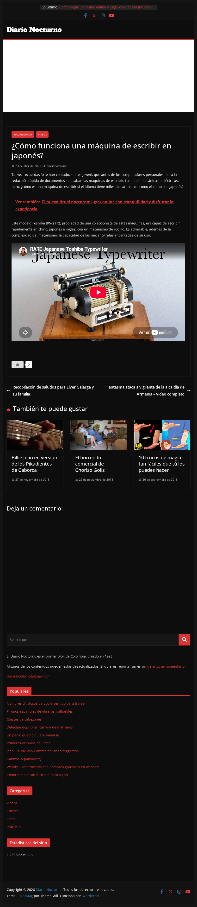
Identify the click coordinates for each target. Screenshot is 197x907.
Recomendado (22, 134)
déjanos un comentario (166, 666)
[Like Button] (18, 364)
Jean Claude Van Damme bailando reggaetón (43, 751)
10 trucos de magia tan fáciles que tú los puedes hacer (162, 463)
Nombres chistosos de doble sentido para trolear (46, 703)
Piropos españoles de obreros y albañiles (40, 711)
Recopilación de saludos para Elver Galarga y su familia (53, 390)
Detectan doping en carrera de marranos (40, 727)
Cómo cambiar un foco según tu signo (37, 775)
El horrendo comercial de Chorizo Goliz (90, 463)
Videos (42, 134)
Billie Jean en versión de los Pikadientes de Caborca (34, 463)
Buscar (184, 639)
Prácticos (14, 826)
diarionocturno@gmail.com (28, 676)
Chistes (12, 811)
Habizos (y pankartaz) (24, 759)
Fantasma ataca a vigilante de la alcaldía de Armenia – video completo (145, 390)
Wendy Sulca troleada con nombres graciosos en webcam (53, 767)
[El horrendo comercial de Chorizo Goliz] (98, 423)
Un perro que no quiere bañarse (33, 735)
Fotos (11, 819)
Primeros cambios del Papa (28, 743)
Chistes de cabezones (24, 719)
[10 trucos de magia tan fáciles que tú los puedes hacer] (162, 423)
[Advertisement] (98, 76)
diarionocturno (57, 166)
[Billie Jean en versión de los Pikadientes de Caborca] (35, 423)
